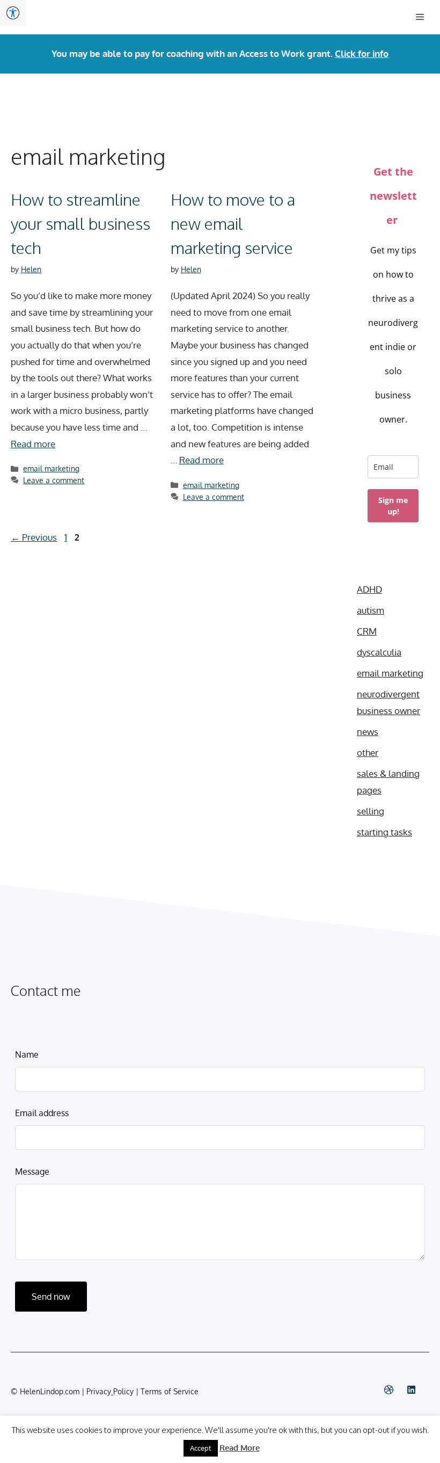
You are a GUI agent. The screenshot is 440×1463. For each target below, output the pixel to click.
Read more (33, 443)
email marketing (51, 468)
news (367, 731)
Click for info (361, 53)
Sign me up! (393, 505)
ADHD (369, 589)
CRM (367, 631)
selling (370, 811)
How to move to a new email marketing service (233, 223)
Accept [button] (200, 1448)
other (367, 752)
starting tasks (384, 832)
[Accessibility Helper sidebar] (13, 13)
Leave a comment (53, 480)
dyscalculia (379, 652)
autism (370, 610)
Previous (34, 537)
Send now (51, 1296)
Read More (239, 1448)
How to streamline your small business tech (80, 223)
